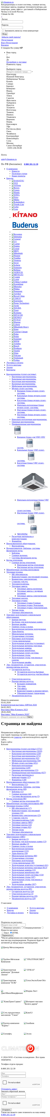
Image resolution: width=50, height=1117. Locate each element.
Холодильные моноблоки (23, 650)
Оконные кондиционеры (23, 422)
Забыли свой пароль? (11, 37)
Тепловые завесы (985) (22, 822)
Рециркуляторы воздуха (23, 681)
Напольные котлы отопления (30, 565)
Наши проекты (18, 176)
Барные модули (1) (20, 839)
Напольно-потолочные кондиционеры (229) (22, 766)
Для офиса (22, 688)
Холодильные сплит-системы (25, 653)
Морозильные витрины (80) (24, 856)
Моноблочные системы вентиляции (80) (24, 803)
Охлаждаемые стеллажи (23, 636)
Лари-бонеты (18, 631)
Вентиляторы (18, 546)
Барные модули (19, 619)
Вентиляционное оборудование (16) (22, 782)
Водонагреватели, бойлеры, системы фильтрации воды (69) (23, 788)
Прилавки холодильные (23, 638)
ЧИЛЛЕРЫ (22, 534)
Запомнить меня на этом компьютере (21, 31)
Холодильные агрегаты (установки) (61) (30, 865)
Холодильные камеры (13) (24, 870)
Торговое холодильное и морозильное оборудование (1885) (23, 835)
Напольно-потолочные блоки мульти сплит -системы (30, 406)
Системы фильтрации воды (24, 558)
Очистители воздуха (21, 679)
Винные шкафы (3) (20, 844)
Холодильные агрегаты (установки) (28, 643)
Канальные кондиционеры (24, 379)
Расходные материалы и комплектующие (23, 537)
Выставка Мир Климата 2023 (14, 709)
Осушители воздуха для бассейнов (33, 674)
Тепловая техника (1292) (17, 806)
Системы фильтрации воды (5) (26, 796)
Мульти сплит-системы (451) (25, 763)
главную (18, 737)
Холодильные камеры (22, 648)
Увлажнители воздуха (22, 695)
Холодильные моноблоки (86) (25, 872)
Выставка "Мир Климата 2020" (15, 714)
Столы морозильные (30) (23, 863)
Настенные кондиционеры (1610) (27, 751)
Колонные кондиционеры (24, 384)
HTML (15, 933)
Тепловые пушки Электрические (32, 608)
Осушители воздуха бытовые (30, 672)
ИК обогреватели (20, 574)
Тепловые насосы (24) (22, 825)
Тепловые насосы (20, 598)
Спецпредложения (32, 928)
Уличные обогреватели (22, 612)
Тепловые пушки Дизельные (30, 605)
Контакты (33, 913)
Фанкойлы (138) (19, 780)
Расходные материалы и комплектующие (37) (23, 776)
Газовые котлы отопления (24, 562)
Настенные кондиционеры (24, 377)
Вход (3, 43)
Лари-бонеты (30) (20, 853)
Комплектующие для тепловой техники (30, 577)
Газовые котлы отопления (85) (25, 801)
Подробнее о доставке (16, 62)
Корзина (5, 45)
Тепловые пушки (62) (21, 827)
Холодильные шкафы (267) (24, 884)
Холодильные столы (21, 655)
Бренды (10, 910)
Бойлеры (16, 553)
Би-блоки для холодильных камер (27, 622)
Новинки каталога (12, 928)
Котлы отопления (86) (16, 799)
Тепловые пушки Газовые (29, 603)
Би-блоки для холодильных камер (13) (29, 841)
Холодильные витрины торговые (27, 646)
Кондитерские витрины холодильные (29, 629)
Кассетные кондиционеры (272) (26, 756)
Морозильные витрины (23, 634)
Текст (6, 933)
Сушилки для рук (20, 581)
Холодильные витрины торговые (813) (29, 868)
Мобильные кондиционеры (24, 386)
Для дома (21, 686)
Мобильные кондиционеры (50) (26, 761)
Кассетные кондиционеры (24, 381)
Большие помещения (27, 684)
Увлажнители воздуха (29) (24, 898)
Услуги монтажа (36, 908)
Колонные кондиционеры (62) (25, 758)
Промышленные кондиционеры (26, 424)
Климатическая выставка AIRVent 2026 (19, 705)
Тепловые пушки (20, 600)
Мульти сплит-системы (22, 388)
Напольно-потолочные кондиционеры (29, 419)
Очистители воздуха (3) (22, 894)
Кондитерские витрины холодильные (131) (22, 850)
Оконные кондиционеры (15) (25, 770)
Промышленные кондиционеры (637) (29, 772)
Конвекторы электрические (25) (26, 815)
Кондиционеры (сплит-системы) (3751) (24, 749)
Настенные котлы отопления (30, 567)
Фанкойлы (17, 541)
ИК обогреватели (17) (22, 808)
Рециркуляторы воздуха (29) (24, 896)
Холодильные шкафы (22, 662)
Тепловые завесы (20, 586)
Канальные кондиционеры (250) (26, 753)
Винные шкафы (19, 624)
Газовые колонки (20, 555)
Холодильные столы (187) (23, 877)
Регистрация (7, 40)
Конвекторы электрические (24, 579)
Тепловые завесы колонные (30, 589)
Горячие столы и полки (22, 627)
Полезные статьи (19, 173)
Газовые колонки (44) (21, 794)
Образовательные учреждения (31, 693)
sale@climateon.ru (9, 159)
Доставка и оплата (15, 913)
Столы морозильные (21, 641)
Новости (16, 171)
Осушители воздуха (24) (23, 891)
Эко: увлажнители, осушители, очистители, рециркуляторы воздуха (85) (26, 888)
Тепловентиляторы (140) (23, 820)
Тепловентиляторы (21, 584)
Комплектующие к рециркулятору (33, 691)
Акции (32, 910)
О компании (12, 908)
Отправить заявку (9, 1089)
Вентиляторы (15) (20, 784)
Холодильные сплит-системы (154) (28, 875)
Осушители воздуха (21, 669)
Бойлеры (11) (18, 791)
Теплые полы (18, 610)
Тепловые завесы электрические (32, 596)
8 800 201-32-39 (8, 1115)
